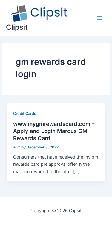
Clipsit (17, 27)
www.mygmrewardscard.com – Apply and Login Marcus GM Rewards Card (53, 130)
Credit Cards (24, 113)
